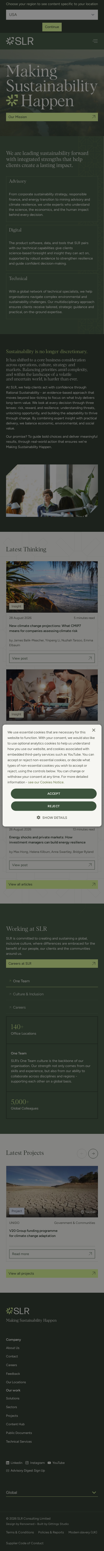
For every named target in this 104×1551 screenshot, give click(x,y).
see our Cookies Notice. (46, 782)
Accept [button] (53, 793)
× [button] (93, 730)
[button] (52, 818)
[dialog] (52, 775)
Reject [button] (53, 806)
